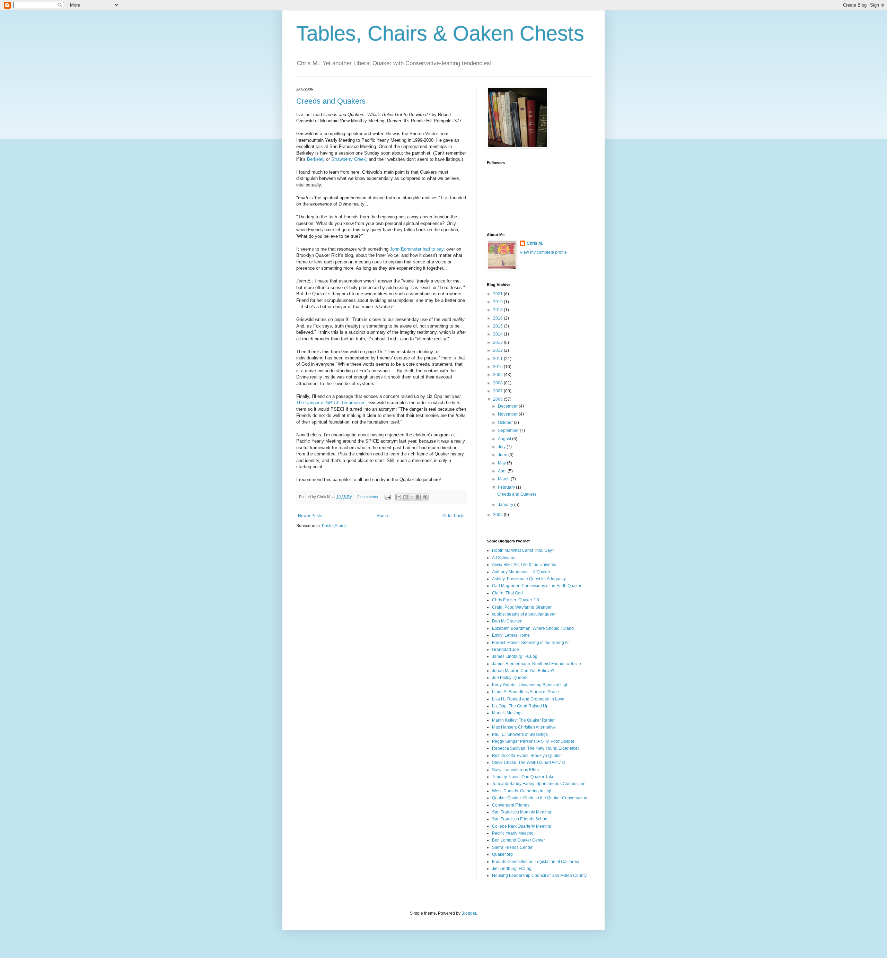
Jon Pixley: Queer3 (510, 677)
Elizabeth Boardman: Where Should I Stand (533, 628)
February (507, 487)
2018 (498, 309)
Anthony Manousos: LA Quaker (521, 571)
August (505, 438)
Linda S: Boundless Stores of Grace (525, 691)
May (502, 463)
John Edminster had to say (417, 249)
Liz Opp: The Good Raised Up (520, 706)
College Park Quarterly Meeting (521, 826)
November (508, 414)
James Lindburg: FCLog (514, 656)
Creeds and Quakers (331, 101)
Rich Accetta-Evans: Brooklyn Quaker (527, 755)
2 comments (367, 497)
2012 (498, 350)
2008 (498, 383)
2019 (498, 301)
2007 (498, 391)
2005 (498, 514)
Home (382, 515)
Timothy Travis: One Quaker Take (523, 776)
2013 (498, 342)
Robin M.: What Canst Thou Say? (523, 550)
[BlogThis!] (405, 497)
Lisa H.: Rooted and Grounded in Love (528, 699)
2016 (498, 318)
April (503, 471)
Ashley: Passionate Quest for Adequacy (529, 578)
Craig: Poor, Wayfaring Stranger (522, 607)
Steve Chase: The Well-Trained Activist (528, 762)
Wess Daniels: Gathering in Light (523, 791)
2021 (498, 293)
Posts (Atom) (334, 525)
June (503, 454)
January (506, 504)
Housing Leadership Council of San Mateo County (539, 875)
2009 (498, 374)
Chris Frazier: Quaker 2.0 (515, 600)
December (508, 406)
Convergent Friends (510, 805)
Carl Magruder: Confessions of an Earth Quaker (536, 585)
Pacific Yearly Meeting (513, 833)
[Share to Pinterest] (425, 497)
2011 (498, 358)
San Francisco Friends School (520, 819)
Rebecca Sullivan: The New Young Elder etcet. (536, 748)
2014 (498, 334)
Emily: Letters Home (511, 635)
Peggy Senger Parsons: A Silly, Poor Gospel (533, 741)
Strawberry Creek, (349, 159)
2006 (498, 399)
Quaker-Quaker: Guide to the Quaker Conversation (539, 797)
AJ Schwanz (503, 557)
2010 (498, 366)
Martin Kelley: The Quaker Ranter (523, 720)
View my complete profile (543, 252)
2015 (498, 326)
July (502, 446)
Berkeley (316, 159)
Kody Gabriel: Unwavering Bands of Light (531, 684)
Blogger (469, 913)
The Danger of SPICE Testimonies (331, 402)
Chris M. (535, 243)
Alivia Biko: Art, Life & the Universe (524, 564)
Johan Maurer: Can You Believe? (523, 670)
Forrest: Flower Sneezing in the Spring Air (531, 642)
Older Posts (453, 515)
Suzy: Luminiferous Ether (515, 769)
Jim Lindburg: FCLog (512, 868)
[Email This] (398, 497)
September (509, 430)
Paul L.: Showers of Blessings (520, 734)
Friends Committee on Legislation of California (535, 861)
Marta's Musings (507, 713)
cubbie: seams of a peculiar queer (524, 614)
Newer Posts (310, 515)
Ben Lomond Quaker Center (518, 840)
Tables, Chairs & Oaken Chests (440, 33)
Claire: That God (507, 593)
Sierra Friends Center (512, 847)
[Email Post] (387, 497)
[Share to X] (412, 497)
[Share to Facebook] (418, 497)
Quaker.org (502, 854)
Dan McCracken (507, 621)
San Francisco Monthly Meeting (521, 812)
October (506, 422)
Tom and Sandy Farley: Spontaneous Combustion (539, 783)
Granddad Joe (505, 649)
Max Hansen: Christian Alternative (524, 727)
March (504, 479)
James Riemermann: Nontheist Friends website (536, 663)
